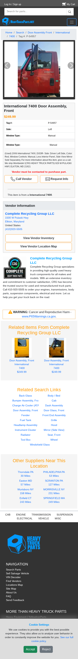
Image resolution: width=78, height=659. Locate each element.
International (63, 32)
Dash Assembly (54, 405)
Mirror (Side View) (54, 429)
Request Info (59, 178)
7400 (12, 36)
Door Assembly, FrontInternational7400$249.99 (21, 366)
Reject (46, 649)
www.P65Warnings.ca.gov (39, 316)
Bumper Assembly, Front (26, 400)
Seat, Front (54, 434)
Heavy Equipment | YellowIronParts (26, 616)
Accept (30, 649)
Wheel (54, 439)
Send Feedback (15, 600)
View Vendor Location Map (38, 246)
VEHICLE (43, 518)
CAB (7, 514)
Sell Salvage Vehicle (17, 573)
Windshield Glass (40, 444)
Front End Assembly (54, 415)
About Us (11, 592)
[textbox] (15, 11)
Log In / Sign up (12, 4)
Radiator (25, 434)
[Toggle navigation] (72, 22)
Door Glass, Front (54, 410)
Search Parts (13, 569)
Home (8, 32)
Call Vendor (23, 178)
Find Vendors (13, 581)
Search (20, 32)
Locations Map (14, 584)
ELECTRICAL (24, 518)
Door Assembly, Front (25, 410)
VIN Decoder (13, 577)
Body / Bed (54, 395)
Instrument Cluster (25, 429)
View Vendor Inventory (38, 238)
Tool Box (25, 439)
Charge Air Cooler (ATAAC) (28, 405)
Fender (25, 415)
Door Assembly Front (40, 32)
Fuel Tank (25, 420)
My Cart (71, 4)
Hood (54, 425)
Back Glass (25, 395)
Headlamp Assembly (25, 425)
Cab (54, 400)
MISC (58, 518)
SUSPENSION (65, 514)
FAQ (8, 596)
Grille (54, 420)
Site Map (11, 588)
